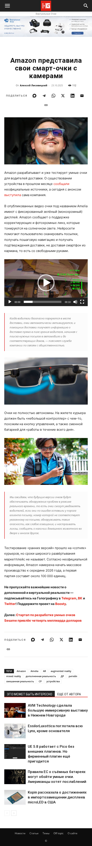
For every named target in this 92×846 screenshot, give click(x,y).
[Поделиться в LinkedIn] (72, 96)
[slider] (42, 302)
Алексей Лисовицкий (33, 85)
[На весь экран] (82, 302)
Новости (20, 833)
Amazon (21, 671)
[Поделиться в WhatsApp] (53, 96)
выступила (12, 195)
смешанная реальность (20, 681)
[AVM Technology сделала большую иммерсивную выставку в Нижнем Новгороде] (15, 710)
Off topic (58, 833)
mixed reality (13, 676)
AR (44, 671)
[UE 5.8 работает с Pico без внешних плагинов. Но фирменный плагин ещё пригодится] (15, 751)
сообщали (61, 184)
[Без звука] (75, 302)
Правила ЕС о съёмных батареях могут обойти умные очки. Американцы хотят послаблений (57, 777)
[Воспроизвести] (10, 302)
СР (40, 681)
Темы (46, 833)
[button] (86, 6)
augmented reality (61, 671)
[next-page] (13, 813)
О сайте (72, 833)
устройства (53, 681)
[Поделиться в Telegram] (44, 96)
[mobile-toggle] (7, 6)
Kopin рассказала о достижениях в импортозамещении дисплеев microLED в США (57, 797)
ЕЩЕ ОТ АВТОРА (69, 694)
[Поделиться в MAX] (34, 96)
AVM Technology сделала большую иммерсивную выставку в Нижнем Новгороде (58, 710)
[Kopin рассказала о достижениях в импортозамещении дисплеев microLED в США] (15, 797)
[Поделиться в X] (63, 96)
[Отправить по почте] (82, 96)
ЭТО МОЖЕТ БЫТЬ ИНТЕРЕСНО (29, 694)
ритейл (73, 676)
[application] (46, 282)
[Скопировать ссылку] (46, 105)
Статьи (34, 833)
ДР (62, 676)
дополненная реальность (41, 676)
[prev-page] (7, 813)
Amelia (34, 671)
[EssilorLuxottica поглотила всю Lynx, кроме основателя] (15, 731)
